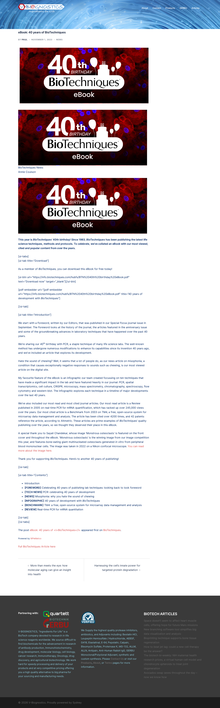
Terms (108, 662)
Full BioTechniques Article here (36, 546)
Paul (25, 39)
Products (170, 8)
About (145, 8)
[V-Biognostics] (41, 7)
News (59, 39)
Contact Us (117, 658)
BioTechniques (112, 530)
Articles (195, 8)
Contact (157, 8)
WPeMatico (35, 538)
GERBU (183, 8)
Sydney (77, 702)
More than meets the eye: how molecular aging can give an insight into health (49, 570)
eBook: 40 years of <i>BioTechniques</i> (55, 530)
